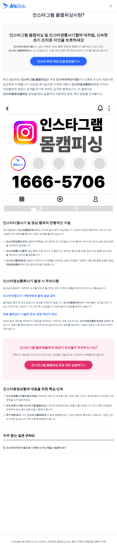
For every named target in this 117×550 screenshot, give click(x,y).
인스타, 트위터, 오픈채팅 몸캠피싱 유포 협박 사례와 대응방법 (63, 5)
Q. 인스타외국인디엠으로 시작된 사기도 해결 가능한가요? (34, 447)
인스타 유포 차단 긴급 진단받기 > (58, 61)
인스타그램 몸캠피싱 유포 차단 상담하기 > (58, 365)
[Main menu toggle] (111, 6)
